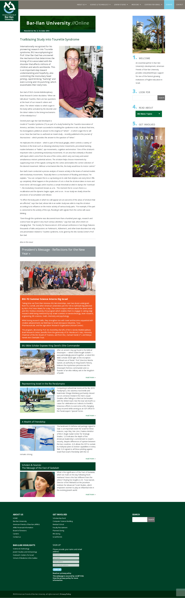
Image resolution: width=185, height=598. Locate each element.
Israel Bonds (57, 537)
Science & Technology (21, 549)
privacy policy (65, 573)
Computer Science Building (63, 521)
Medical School (58, 524)
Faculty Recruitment (60, 527)
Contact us (17, 537)
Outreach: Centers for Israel (23, 555)
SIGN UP (57, 545)
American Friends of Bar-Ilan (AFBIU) (26, 524)
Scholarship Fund (59, 518)
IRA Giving (56, 534)
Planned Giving (58, 530)
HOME (15, 518)
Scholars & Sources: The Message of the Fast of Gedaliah (40, 466)
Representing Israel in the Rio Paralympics (43, 383)
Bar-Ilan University (20, 521)
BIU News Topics (145, 115)
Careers (16, 534)
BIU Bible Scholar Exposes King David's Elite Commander (51, 345)
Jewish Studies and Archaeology (25, 552)
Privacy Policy (65, 594)
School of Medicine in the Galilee (25, 558)
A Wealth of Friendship (33, 421)
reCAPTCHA (79, 576)
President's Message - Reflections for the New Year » (53, 251)
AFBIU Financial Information (23, 527)
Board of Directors (20, 530)
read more (89, 377)
